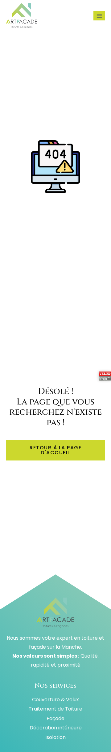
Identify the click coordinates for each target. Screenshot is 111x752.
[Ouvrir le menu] (99, 15)
